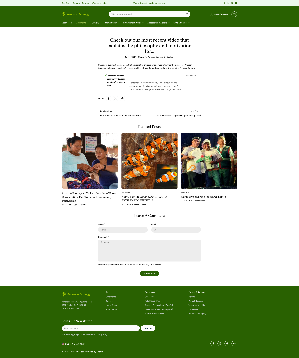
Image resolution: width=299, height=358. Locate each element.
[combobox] (149, 14)
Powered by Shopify (94, 352)
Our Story (66, 3)
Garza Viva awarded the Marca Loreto (203, 196)
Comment (103, 237)
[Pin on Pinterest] (122, 98)
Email (154, 224)
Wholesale (96, 3)
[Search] (187, 14)
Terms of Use (90, 335)
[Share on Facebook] (108, 98)
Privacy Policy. (102, 335)
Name (101, 224)
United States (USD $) (75, 344)
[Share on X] (115, 98)
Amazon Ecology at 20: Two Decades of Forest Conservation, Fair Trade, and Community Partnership (89, 197)
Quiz (105, 3)
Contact (85, 3)
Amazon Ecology (76, 352)
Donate (76, 3)
